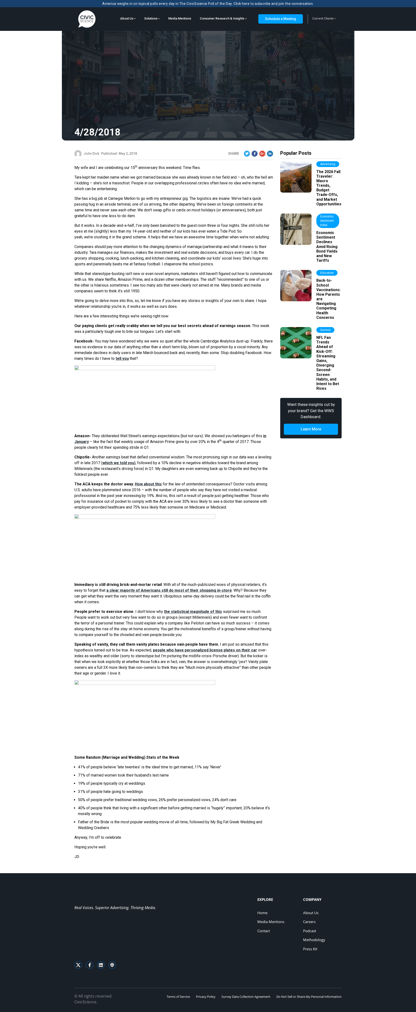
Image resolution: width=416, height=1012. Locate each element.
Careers (309, 921)
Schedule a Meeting (280, 19)
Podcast (309, 930)
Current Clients (323, 18)
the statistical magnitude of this (193, 611)
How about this (148, 484)
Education (327, 273)
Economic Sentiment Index (327, 221)
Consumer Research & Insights (222, 18)
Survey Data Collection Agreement (245, 996)
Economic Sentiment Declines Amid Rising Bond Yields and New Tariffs (327, 246)
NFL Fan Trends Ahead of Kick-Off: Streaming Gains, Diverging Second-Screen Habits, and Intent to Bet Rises (327, 363)
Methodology (314, 939)
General (325, 330)
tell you (122, 358)
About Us (126, 18)
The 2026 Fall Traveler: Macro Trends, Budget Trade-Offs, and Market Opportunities (328, 187)
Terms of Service (178, 996)
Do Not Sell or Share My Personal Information (309, 996)
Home (262, 912)
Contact (263, 930)
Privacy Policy (205, 996)
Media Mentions (179, 18)
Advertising (327, 164)
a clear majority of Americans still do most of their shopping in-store (169, 590)
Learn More (311, 429)
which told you (118, 463)
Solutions (150, 18)
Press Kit (310, 948)
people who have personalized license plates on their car (205, 650)
